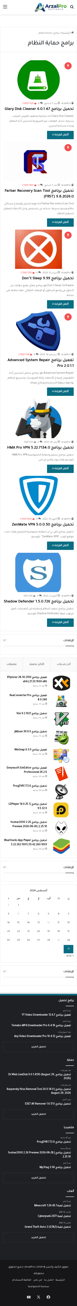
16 (8, 923)
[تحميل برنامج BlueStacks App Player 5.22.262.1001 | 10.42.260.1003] (61, 846)
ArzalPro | (31, 1267)
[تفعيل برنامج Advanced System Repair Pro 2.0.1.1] (38, 331)
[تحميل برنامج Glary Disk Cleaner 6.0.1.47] (38, 80)
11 (58, 923)
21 (28, 931)
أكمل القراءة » (60, 135)
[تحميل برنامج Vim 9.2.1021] (61, 719)
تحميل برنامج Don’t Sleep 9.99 (48, 279)
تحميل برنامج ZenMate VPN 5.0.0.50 (43, 525)
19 (48, 931)
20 (38, 931)
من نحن (37, 1280)
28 (28, 940)
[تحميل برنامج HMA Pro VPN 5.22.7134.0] (38, 418)
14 (28, 923)
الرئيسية (66, 33)
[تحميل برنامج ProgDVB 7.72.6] (61, 791)
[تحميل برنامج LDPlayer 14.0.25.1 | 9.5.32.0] (61, 810)
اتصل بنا (49, 1280)
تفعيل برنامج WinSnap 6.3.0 (30, 750)
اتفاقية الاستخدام (21, 1280)
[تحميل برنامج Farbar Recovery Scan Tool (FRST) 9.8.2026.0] (38, 161)
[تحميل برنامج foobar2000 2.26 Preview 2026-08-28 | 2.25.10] (61, 828)
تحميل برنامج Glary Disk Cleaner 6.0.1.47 (39, 109)
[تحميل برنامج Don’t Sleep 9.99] (38, 249)
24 (68, 940)
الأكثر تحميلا (36, 664)
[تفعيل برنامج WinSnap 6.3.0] (61, 755)
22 (18, 931)
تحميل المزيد (38, 1047)
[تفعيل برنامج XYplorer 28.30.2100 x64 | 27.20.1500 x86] (61, 683)
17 (69, 931)
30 (8, 940)
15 (18, 923)
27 (38, 940)
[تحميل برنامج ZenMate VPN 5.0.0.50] (38, 495)
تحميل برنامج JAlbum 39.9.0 (31, 731)
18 (58, 931)
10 (68, 923)
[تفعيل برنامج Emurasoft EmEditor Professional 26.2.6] (61, 773)
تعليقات (12, 664)
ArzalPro (66, 103)
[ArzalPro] (50, 7)
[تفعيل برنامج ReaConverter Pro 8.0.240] (61, 701)
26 (48, 940)
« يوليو (70, 956)
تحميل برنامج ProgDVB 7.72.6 (30, 786)
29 (18, 940)
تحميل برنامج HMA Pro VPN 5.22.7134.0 (40, 448)
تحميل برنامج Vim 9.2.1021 (31, 713)
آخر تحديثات (64, 664)
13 (39, 923)
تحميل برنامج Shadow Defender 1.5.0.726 (39, 602)
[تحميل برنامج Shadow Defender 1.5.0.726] (38, 572)
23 (8, 931)
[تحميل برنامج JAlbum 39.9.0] (61, 737)
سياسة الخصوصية (38, 1286)
